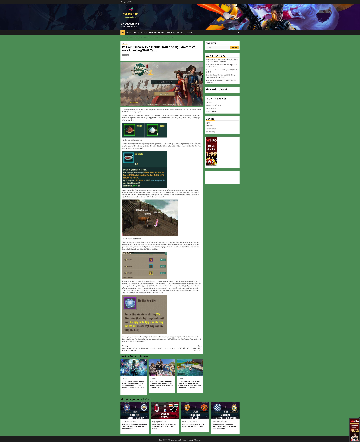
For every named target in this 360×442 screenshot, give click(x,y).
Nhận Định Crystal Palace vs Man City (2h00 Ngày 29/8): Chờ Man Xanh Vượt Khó (134, 426)
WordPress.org (210, 132)
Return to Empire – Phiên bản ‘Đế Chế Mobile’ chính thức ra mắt (183, 348)
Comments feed (211, 129)
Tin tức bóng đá (211, 108)
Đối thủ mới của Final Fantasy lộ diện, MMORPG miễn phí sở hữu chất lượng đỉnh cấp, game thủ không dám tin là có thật (133, 385)
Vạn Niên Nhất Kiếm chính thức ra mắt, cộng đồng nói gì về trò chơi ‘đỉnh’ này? (142, 348)
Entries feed (209, 126)
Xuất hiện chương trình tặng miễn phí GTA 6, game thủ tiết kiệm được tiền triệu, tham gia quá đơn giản (161, 384)
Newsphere (187, 440)
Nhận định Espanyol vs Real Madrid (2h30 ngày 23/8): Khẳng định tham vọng (224, 426)
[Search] (238, 33)
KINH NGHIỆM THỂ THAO (175, 33)
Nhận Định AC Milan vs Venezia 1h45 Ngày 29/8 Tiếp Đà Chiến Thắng (164, 426)
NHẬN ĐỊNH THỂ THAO (156, 33)
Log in (208, 122)
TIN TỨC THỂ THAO (140, 33)
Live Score (189, 33)
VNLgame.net (130, 23)
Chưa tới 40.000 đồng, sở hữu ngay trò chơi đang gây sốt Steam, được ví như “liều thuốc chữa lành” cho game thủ (189, 384)
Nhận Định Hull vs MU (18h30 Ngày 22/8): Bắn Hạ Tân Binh (193, 425)
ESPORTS (128, 33)
